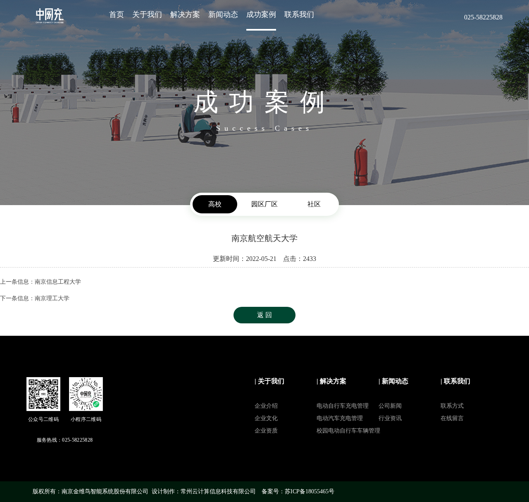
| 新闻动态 (393, 381)
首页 (116, 14)
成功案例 (261, 14)
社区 (314, 204)
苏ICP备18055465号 (309, 491)
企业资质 (266, 431)
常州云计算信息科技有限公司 (218, 491)
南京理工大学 (52, 298)
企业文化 (266, 418)
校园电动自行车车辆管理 (348, 431)
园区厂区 (264, 204)
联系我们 (299, 14)
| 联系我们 (455, 381)
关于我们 (147, 14)
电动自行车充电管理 (343, 406)
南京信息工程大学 (58, 282)
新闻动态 (223, 14)
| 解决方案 (331, 381)
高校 (215, 204)
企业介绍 (266, 406)
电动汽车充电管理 (340, 418)
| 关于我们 (269, 381)
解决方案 (185, 14)
